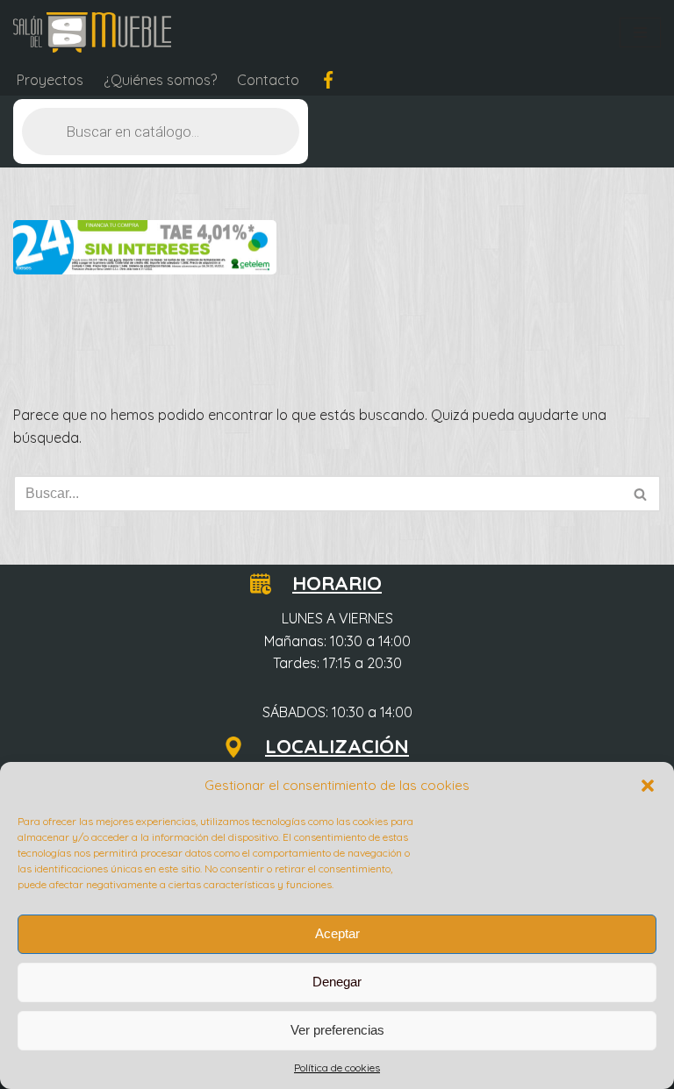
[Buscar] (641, 493)
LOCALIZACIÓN (337, 746)
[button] (647, 785)
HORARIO (337, 583)
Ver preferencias (337, 1029)
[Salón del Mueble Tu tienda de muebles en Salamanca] (92, 32)
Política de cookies (337, 1067)
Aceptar (337, 933)
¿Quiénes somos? (160, 80)
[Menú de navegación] (640, 32)
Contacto (268, 80)
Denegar (337, 981)
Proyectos (50, 80)
